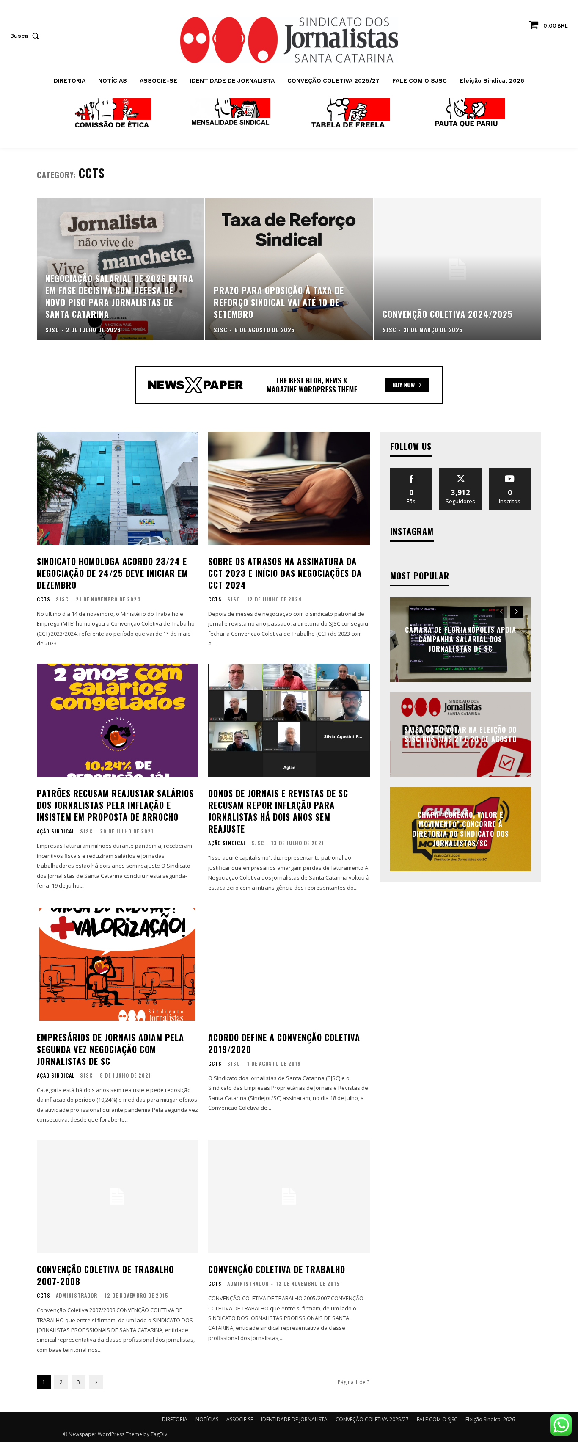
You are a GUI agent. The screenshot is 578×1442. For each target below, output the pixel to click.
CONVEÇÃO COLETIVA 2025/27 (372, 1419)
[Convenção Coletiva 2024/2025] (457, 269)
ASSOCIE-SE (239, 1419)
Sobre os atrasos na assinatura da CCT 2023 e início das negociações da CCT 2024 (285, 573)
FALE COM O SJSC (437, 1419)
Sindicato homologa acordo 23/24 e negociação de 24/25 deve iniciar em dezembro (112, 573)
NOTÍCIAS (206, 1419)
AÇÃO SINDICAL (55, 831)
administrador (76, 1295)
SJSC (62, 599)
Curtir (411, 471)
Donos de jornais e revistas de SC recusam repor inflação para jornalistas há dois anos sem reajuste (278, 811)
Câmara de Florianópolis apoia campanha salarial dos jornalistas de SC (460, 639)
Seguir (460, 471)
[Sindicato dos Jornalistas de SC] (289, 40)
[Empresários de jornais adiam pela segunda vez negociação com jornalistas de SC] (117, 964)
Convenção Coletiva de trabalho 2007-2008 (105, 1275)
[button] (26, 35)
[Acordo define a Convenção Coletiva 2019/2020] (288, 964)
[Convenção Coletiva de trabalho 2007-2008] (117, 1196)
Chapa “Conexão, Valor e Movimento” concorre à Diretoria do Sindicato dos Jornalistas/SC (460, 829)
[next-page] (96, 1382)
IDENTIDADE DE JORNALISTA (294, 1419)
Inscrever (510, 471)
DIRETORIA (174, 1419)
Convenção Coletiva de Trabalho (276, 1269)
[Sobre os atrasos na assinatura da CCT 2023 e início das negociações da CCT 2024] (288, 488)
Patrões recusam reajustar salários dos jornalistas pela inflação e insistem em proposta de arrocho (115, 805)
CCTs (43, 599)
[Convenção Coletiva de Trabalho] (288, 1196)
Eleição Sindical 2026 (490, 1419)
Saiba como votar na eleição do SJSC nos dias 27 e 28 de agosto (460, 734)
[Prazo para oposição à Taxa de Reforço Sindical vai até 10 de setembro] (288, 269)
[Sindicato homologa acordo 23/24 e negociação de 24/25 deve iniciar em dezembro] (117, 488)
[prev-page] (501, 612)
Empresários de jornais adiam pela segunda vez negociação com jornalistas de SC (110, 1049)
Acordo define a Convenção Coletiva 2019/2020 (284, 1043)
